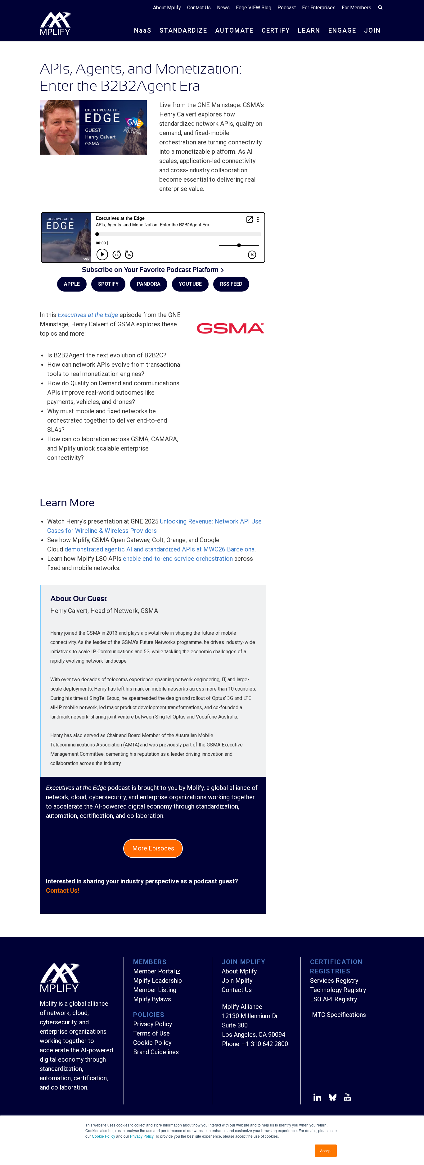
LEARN (309, 30)
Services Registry (334, 980)
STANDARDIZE (183, 30)
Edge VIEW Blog (253, 8)
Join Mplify (237, 980)
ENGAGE (342, 30)
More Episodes (153, 848)
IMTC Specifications (338, 1014)
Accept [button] (326, 1150)
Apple (72, 284)
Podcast (286, 8)
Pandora (148, 284)
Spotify (108, 284)
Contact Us (199, 8)
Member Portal (154, 971)
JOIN (372, 30)
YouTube (190, 284)
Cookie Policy (104, 1136)
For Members (356, 8)
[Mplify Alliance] (60, 990)
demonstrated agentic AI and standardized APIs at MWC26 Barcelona (160, 549)
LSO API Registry (333, 999)
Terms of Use (151, 1033)
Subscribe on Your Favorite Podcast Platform (150, 270)
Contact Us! (62, 890)
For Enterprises (319, 8)
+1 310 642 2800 (265, 1044)
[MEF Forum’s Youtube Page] (346, 1098)
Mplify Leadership (157, 980)
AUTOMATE (234, 30)
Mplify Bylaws (152, 999)
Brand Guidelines (156, 1052)
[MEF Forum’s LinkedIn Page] (317, 1098)
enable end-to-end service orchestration (178, 558)
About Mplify (167, 8)
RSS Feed (231, 284)
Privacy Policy (141, 1136)
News (223, 8)
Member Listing (154, 990)
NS (142, 30)
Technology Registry (338, 990)
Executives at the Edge (88, 315)
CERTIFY (276, 30)
